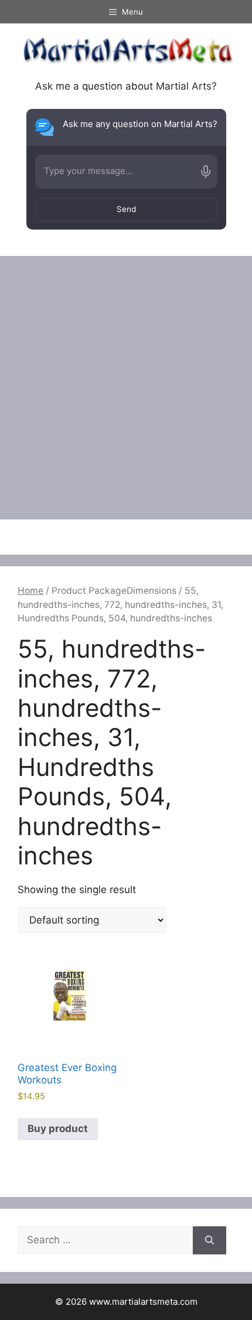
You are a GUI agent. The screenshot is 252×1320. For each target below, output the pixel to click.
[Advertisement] (126, 388)
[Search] (209, 1240)
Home (30, 590)
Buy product (58, 1128)
